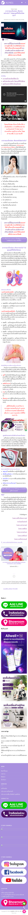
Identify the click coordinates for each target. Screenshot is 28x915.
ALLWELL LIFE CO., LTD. (16, 911)
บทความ (3, 774)
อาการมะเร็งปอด (23, 583)
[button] (22, 2)
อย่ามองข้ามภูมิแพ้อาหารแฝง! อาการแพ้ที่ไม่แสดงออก (14, 755)
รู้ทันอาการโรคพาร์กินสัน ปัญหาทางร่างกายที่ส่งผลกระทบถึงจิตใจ (14, 737)
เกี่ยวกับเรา (3, 779)
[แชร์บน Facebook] (14, 576)
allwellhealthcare (19, 19)
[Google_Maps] (24, 911)
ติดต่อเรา (3, 777)
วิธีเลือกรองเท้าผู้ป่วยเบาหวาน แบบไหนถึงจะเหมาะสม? (13, 751)
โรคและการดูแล (14, 9)
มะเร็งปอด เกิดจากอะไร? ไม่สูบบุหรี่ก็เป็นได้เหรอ (14, 81)
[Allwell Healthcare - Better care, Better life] (7, 2)
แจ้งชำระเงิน (4, 788)
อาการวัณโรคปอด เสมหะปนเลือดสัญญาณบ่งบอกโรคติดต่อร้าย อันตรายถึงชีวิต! (14, 563)
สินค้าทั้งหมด (4, 771)
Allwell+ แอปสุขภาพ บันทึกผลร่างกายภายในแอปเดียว (13, 742)
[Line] (24, 903)
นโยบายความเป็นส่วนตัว (7, 791)
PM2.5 (7, 389)
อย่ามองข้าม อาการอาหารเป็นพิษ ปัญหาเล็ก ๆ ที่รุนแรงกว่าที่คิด (13, 746)
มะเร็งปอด (8, 583)
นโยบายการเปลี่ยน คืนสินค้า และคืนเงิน (10, 794)
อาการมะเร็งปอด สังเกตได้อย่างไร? (11, 78)
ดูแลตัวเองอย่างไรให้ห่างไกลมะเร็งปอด (12, 84)
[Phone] (24, 907)
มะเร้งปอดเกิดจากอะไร (15, 583)
